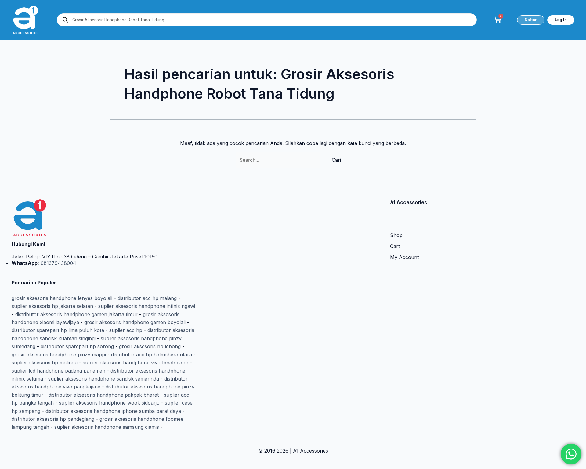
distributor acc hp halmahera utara (151, 355)
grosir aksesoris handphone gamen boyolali (135, 322)
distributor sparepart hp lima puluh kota (58, 330)
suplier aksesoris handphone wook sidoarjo (109, 403)
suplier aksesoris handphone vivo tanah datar (136, 362)
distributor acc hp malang (147, 298)
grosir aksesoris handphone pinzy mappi (59, 355)
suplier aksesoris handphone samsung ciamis (106, 427)
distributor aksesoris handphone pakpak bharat (104, 395)
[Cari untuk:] (279, 160)
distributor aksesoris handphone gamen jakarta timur (76, 314)
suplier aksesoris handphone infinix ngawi (146, 306)
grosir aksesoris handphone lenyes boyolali (62, 298)
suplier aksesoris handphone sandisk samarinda (103, 379)
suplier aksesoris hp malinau (45, 362)
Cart (395, 246)
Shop (396, 235)
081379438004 (57, 263)
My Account (404, 257)
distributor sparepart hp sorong (77, 346)
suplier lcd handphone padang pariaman (58, 371)
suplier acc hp (125, 330)
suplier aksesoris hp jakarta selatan (52, 306)
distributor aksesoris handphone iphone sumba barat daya (113, 411)
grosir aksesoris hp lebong (150, 346)
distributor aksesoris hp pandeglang (53, 419)
